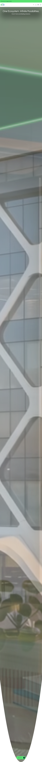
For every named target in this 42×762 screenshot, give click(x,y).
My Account (35, 4)
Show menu (40, 4)
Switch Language (38, 4)
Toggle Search (33, 4)
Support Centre (9, 1)
